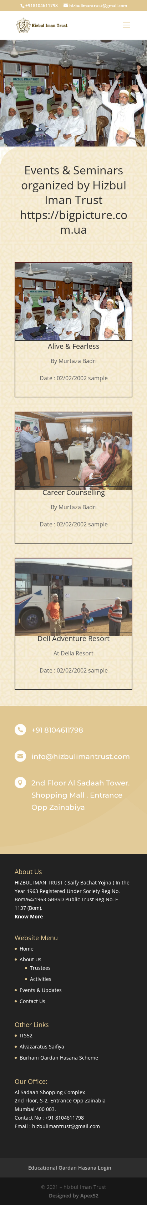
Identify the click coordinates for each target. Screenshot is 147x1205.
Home (27, 948)
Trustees (40, 968)
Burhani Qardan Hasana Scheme (59, 1057)
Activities (40, 979)
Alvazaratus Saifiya (42, 1046)
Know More (29, 916)
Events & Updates (41, 990)
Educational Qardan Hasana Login (69, 1167)
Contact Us (32, 1001)
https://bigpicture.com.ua (73, 222)
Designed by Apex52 (73, 1195)
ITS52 (26, 1035)
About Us (30, 959)
